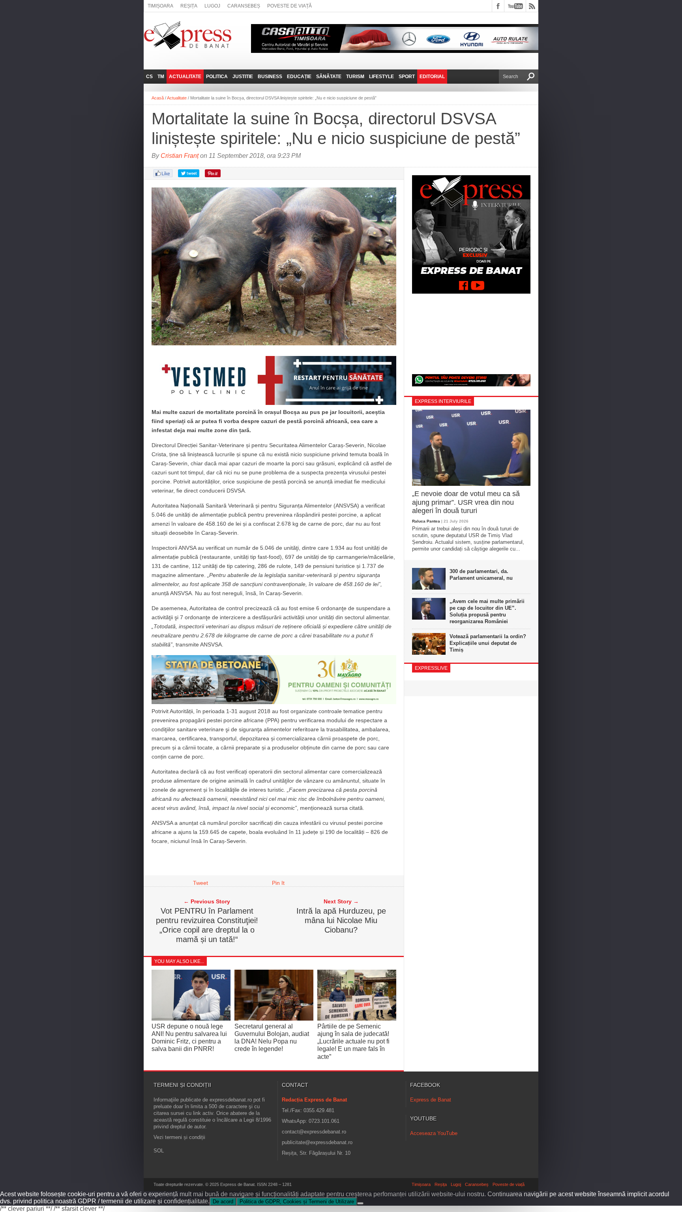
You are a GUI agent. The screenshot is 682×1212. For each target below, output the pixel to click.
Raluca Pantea (426, 521)
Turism (355, 76)
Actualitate (185, 76)
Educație (299, 76)
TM (160, 76)
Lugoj (212, 6)
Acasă (158, 98)
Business (270, 76)
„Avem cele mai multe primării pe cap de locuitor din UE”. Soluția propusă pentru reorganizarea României (487, 611)
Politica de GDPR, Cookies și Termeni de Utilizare (297, 1202)
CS (149, 76)
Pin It (278, 883)
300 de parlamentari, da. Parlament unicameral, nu (481, 574)
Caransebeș (243, 6)
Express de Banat (430, 1100)
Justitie (242, 76)
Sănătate (328, 76)
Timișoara (160, 6)
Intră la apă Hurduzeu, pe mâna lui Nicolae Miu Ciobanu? (341, 920)
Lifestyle (381, 76)
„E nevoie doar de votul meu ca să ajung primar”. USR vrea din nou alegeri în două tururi (466, 502)
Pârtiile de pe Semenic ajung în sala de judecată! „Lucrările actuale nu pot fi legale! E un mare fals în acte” (353, 1041)
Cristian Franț (180, 155)
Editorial (432, 76)
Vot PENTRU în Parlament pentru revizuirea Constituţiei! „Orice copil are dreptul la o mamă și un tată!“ (207, 925)
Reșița (188, 6)
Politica (217, 76)
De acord (223, 1202)
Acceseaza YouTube (433, 1133)
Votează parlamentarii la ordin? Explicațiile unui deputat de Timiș (488, 643)
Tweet (200, 883)
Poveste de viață (289, 6)
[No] (360, 1203)
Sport (407, 76)
